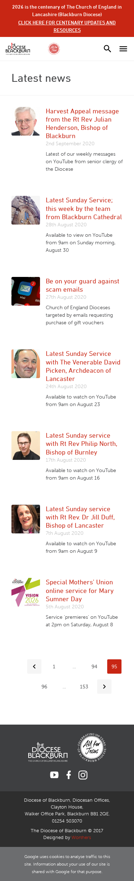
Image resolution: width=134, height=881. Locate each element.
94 (94, 666)
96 (44, 686)
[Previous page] (34, 666)
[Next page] (104, 686)
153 (84, 686)
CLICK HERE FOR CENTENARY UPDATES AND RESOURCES (67, 26)
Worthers (81, 837)
